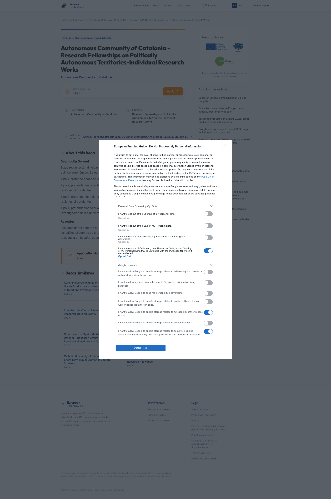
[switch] (208, 213)
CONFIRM (140, 348)
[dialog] (165, 249)
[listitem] (165, 206)
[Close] (225, 146)
